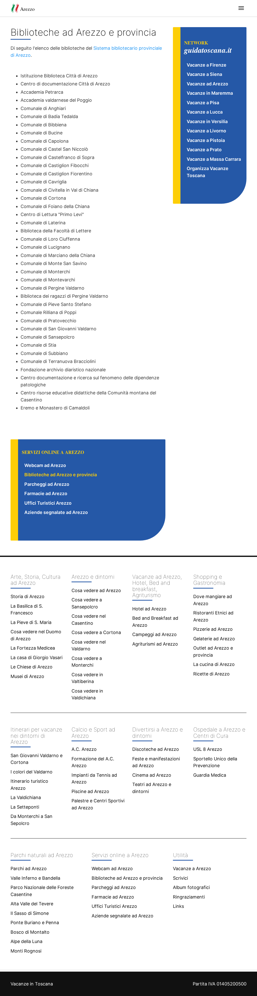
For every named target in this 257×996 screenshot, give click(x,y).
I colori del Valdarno (31, 771)
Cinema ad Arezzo (151, 775)
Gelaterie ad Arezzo (214, 638)
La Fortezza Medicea (33, 648)
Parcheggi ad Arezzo (46, 484)
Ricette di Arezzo (211, 673)
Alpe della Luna (26, 941)
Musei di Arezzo (27, 676)
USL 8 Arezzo (207, 749)
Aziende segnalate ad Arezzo (56, 512)
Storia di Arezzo (27, 596)
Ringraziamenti (189, 897)
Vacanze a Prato (204, 149)
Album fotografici (191, 887)
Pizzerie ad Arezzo (213, 629)
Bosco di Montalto (30, 932)
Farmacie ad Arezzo (45, 493)
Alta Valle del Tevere (32, 903)
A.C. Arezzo (84, 749)
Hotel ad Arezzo (149, 608)
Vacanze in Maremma (210, 93)
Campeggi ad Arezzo (154, 634)
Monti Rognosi (26, 951)
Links (178, 906)
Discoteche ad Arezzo (155, 749)
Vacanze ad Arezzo (207, 83)
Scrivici (180, 878)
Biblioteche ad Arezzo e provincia (60, 474)
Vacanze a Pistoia (206, 140)
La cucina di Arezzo (214, 664)
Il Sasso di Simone (30, 913)
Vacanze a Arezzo (192, 868)
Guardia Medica (209, 775)
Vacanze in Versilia (207, 121)
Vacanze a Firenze (206, 65)
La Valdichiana (26, 797)
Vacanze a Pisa (203, 102)
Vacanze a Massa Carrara (214, 159)
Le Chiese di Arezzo (31, 666)
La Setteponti (25, 807)
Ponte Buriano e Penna (35, 922)
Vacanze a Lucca (205, 112)
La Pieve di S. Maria (31, 622)
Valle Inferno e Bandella (35, 878)
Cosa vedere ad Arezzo (96, 590)
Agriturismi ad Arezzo (155, 644)
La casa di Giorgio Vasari (36, 657)
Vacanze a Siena (204, 74)
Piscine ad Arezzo (90, 791)
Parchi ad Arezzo (29, 868)
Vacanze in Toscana (32, 983)
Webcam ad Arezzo (45, 465)
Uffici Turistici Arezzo (48, 503)
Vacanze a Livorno (206, 130)
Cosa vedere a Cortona (96, 632)
